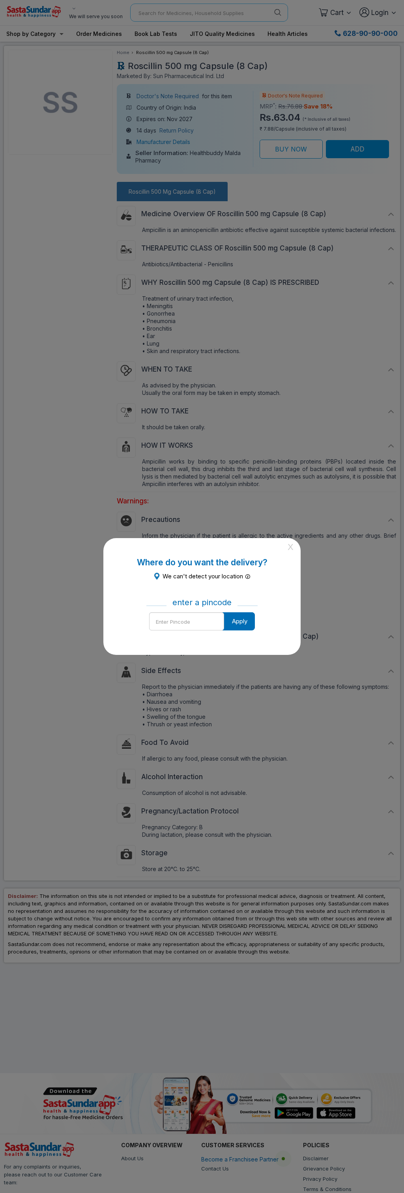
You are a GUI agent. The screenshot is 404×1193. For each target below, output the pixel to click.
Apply (239, 621)
